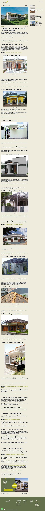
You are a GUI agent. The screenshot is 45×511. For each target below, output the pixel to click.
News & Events (37, 506)
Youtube (31, 502)
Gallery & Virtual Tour (37, 505)
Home (36, 500)
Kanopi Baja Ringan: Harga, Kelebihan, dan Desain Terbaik (14, 224)
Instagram (31, 501)
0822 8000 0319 (25, 501)
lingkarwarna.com (15, 74)
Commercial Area (38, 501)
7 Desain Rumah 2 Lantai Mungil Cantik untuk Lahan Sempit (14, 454)
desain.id (16, 336)
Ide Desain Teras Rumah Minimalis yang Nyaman (12, 419)
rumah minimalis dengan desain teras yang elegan (17, 465)
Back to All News (6, 5)
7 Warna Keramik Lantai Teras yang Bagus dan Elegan (13, 52)
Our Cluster (37, 503)
